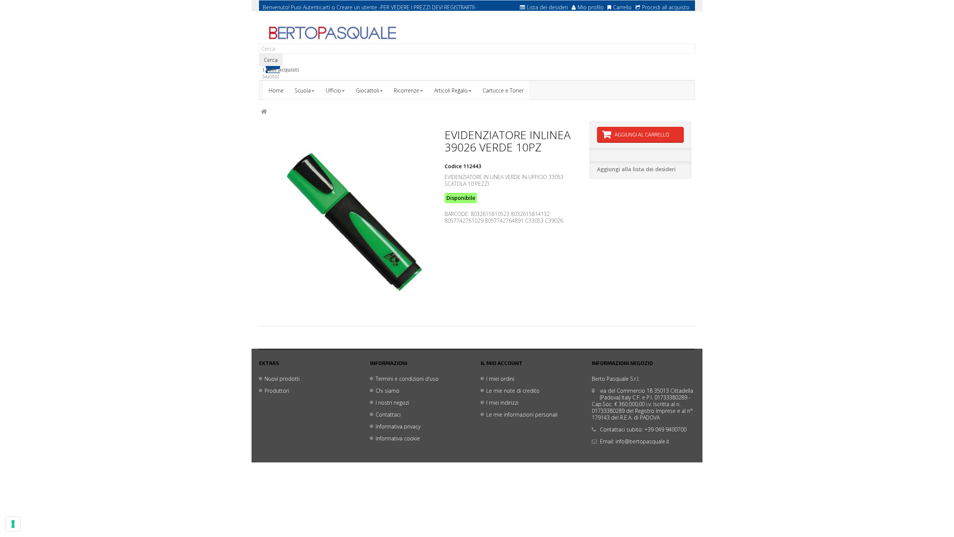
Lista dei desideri (547, 7)
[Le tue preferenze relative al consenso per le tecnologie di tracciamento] (13, 524)
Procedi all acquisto (665, 7)
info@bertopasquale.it (642, 441)
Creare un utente (357, 7)
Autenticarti (316, 7)
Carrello (622, 7)
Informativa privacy (398, 426)
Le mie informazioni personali (521, 414)
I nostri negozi (392, 402)
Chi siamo (387, 390)
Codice (453, 166)
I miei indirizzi (502, 402)
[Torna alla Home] (263, 111)
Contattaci (388, 414)
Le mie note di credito (513, 390)
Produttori (277, 390)
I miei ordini (500, 378)
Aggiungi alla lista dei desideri (636, 169)
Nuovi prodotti (282, 378)
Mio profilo (591, 7)
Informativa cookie (398, 438)
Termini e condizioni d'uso (407, 378)
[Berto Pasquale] (332, 33)
